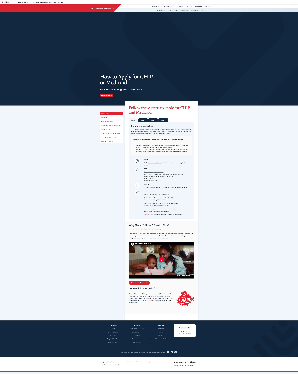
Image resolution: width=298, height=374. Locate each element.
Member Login (156, 6)
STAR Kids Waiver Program (109, 137)
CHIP (113, 329)
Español (207, 6)
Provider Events (137, 339)
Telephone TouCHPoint (137, 329)
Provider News (137, 335)
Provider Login (168, 6)
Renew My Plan (105, 129)
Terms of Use (140, 362)
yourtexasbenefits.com (155, 163)
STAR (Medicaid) (113, 332)
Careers (160, 332)
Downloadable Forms (137, 332)
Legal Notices (198, 6)
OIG (147, 362)
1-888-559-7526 (168, 198)
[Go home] (105, 8)
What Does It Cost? (107, 121)
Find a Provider (173, 10)
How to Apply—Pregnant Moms (110, 133)
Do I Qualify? (105, 117)
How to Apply (184, 10)
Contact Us (188, 6)
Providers (180, 6)
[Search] (209, 10)
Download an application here (153, 172)
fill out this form (163, 206)
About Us (203, 10)
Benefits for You (161, 10)
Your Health (194, 10)
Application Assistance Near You (111, 125)
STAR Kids (113, 335)
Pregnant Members (113, 339)
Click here (147, 215)
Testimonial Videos (107, 141)
